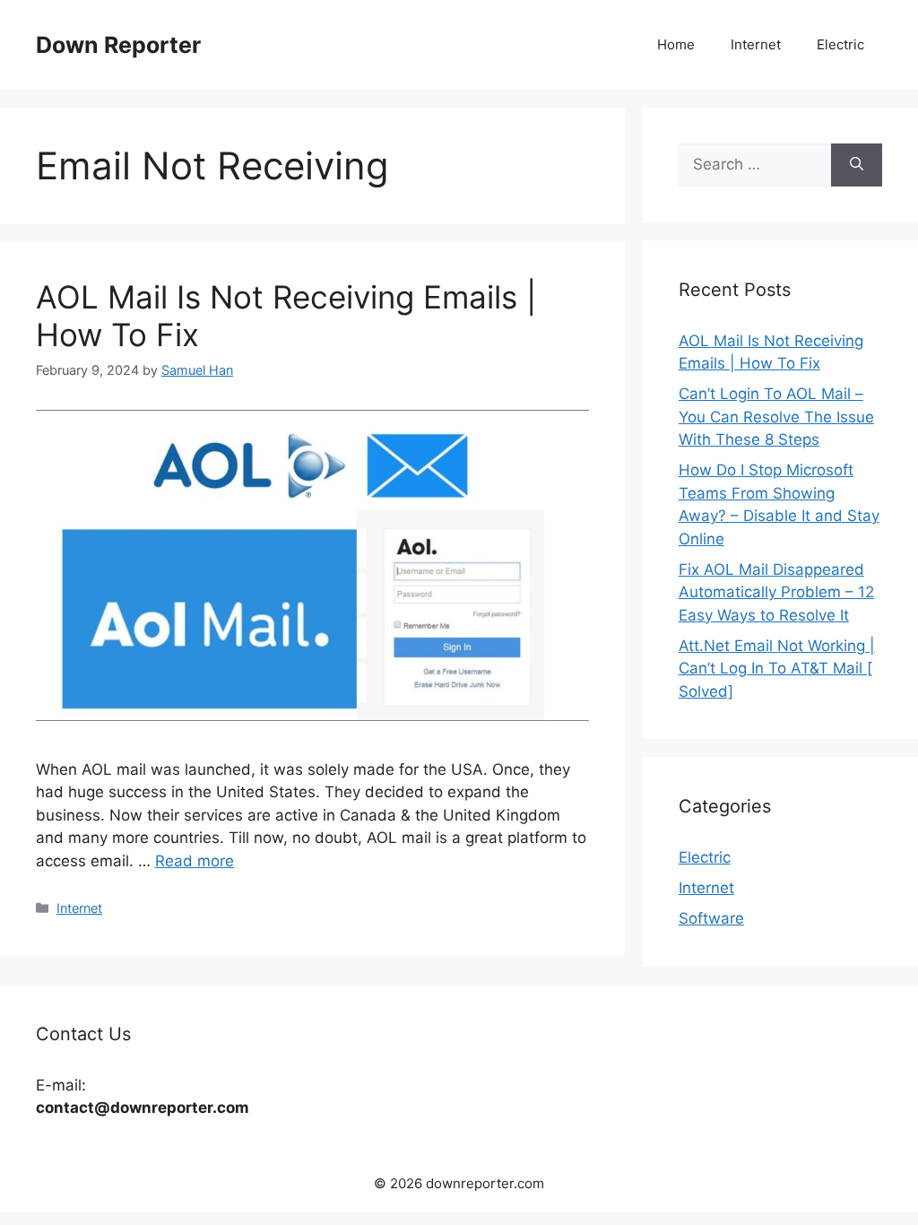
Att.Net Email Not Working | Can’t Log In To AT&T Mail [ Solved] (777, 668)
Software (711, 918)
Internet (756, 44)
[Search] (856, 165)
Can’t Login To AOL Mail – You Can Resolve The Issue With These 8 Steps (776, 416)
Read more (194, 861)
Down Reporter (118, 44)
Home (676, 44)
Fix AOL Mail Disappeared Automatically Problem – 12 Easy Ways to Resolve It (776, 592)
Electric (840, 44)
